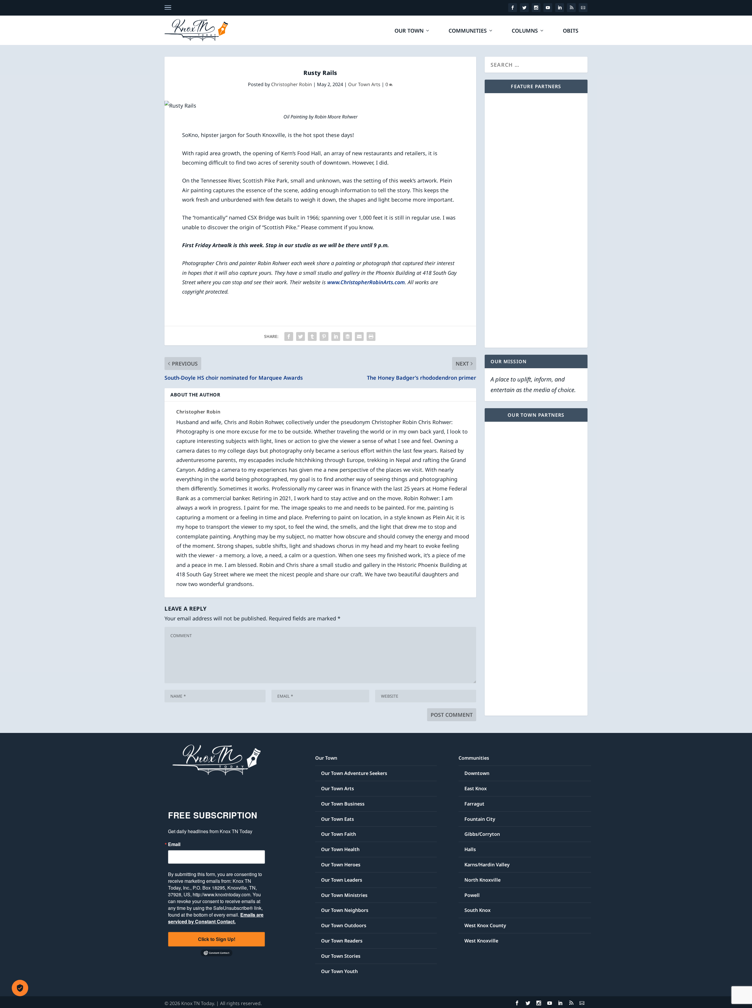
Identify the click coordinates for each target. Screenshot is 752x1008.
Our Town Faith (338, 834)
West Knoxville (481, 940)
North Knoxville (482, 880)
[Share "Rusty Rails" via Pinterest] (324, 336)
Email (174, 844)
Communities (468, 31)
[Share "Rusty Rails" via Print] (371, 336)
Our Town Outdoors (343, 925)
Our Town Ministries (344, 895)
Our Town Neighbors (344, 910)
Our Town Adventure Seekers (354, 773)
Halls (470, 849)
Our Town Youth (339, 971)
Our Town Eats (337, 819)
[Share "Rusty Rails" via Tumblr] (312, 336)
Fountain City (479, 819)
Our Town (409, 31)
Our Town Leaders (341, 880)
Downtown (476, 773)
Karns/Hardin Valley (487, 864)
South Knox (477, 910)
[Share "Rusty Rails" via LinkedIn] (336, 336)
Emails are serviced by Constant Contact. (215, 918)
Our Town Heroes (340, 864)
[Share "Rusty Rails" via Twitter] (300, 336)
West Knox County (485, 925)
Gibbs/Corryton (482, 834)
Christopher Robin (291, 84)
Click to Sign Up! (216, 939)
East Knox (475, 788)
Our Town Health (340, 849)
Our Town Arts (364, 84)
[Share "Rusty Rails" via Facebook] (289, 336)
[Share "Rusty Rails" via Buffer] (347, 336)
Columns (525, 31)
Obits (570, 31)
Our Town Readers (341, 940)
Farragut (474, 804)
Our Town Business (343, 804)
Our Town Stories (340, 956)
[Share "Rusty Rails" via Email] (359, 336)
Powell (472, 895)
